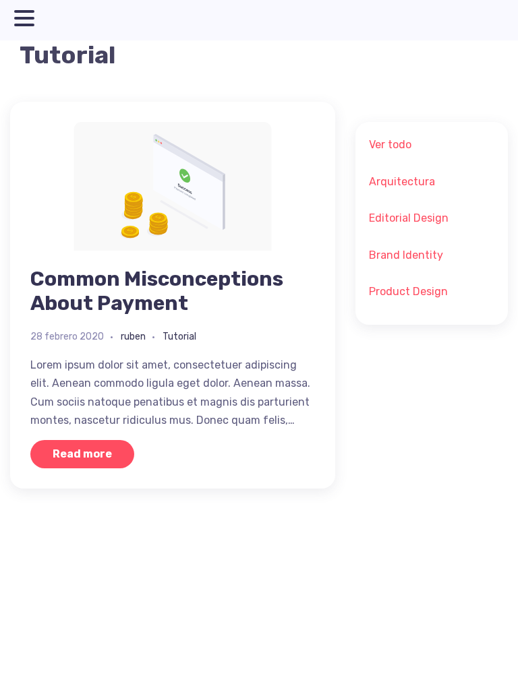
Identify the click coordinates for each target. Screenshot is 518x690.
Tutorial (179, 336)
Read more (82, 453)
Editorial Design (409, 218)
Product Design (408, 291)
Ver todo (390, 144)
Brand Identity (406, 255)
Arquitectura (402, 181)
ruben (133, 336)
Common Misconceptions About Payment (156, 291)
